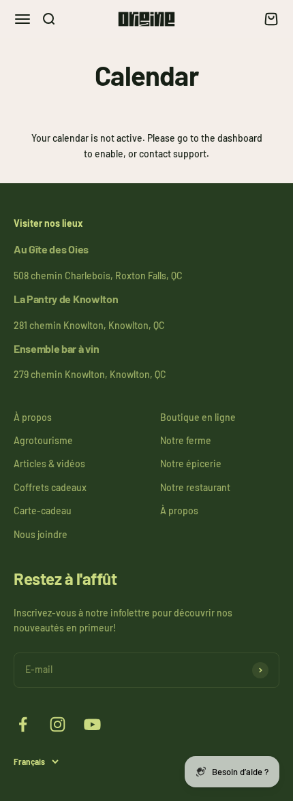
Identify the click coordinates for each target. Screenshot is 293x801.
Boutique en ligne (198, 417)
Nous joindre (40, 534)
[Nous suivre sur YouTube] (92, 724)
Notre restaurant (195, 487)
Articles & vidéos (49, 463)
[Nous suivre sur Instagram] (57, 724)
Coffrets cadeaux (50, 487)
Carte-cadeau (43, 510)
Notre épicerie (190, 463)
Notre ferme (185, 440)
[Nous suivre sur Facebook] (23, 724)
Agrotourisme (43, 440)
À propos (33, 417)
